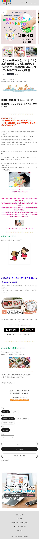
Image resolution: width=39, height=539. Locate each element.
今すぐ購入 (19, 449)
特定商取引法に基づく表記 (19, 523)
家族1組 (6, 430)
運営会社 (19, 530)
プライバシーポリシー (19, 526)
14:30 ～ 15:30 (8, 423)
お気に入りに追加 (19, 456)
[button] (22, 3)
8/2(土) (6, 412)
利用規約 (19, 519)
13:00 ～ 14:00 (22, 419)
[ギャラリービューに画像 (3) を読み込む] (31, 51)
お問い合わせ (19, 515)
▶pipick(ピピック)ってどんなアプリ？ (19, 334)
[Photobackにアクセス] (19, 368)
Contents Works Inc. (23, 536)
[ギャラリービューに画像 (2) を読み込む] (19, 51)
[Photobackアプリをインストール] (11, 332)
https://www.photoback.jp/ (19, 400)
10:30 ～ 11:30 (8, 419)
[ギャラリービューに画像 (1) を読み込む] (7, 51)
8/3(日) (15, 412)
